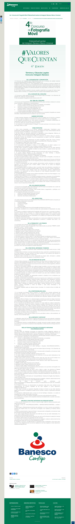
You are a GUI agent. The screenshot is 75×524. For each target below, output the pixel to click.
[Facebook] (53, 4)
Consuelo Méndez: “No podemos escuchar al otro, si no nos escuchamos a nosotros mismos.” (41, 491)
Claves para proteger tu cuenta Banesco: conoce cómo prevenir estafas (44, 517)
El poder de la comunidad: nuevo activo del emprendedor (16, 512)
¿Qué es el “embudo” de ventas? (16, 506)
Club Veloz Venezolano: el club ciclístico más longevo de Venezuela (30, 507)
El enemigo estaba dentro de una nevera (45, 510)
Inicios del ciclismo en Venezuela (30, 513)
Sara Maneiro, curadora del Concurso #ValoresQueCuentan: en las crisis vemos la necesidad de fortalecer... (20, 486)
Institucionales (26, 8)
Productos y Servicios (35, 8)
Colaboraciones (55, 8)
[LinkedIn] (57, 4)
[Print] (1, 23)
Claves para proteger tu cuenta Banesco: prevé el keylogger (44, 507)
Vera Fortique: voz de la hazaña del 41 (30, 511)
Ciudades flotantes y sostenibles (15, 479)
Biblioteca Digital (44, 8)
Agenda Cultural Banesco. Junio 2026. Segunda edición (59, 507)
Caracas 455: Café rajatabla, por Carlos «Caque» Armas (59, 517)
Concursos (25, 18)
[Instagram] (55, 4)
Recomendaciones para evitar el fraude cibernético (44, 513)
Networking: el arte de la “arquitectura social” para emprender (14, 516)
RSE (49, 8)
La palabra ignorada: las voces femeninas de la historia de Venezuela (59, 514)
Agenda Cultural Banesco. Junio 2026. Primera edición (59, 510)
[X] (51, 4)
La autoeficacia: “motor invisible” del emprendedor (15, 509)
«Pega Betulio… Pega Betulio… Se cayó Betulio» (30, 516)
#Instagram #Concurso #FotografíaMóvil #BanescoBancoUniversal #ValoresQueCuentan (48, 18)
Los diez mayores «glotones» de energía (58, 479)
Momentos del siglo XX (64, 8)
